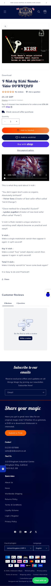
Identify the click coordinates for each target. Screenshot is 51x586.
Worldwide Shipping (13, 494)
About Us (9, 482)
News (7, 488)
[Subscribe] (43, 392)
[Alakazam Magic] (25, 12)
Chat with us (40, 580)
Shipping (5, 100)
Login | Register (12, 516)
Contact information (40, 574)
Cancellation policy (26, 578)
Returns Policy (11, 499)
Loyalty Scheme (12, 510)
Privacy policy (42, 571)
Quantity (5, 116)
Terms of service (11, 574)
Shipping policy (25, 574)
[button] (5, 11)
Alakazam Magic (16, 571)
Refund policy (30, 571)
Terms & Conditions (13, 505)
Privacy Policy (11, 521)
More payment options (25, 150)
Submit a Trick (16, 433)
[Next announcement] (46, 2)
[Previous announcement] (4, 2)
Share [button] (6, 279)
